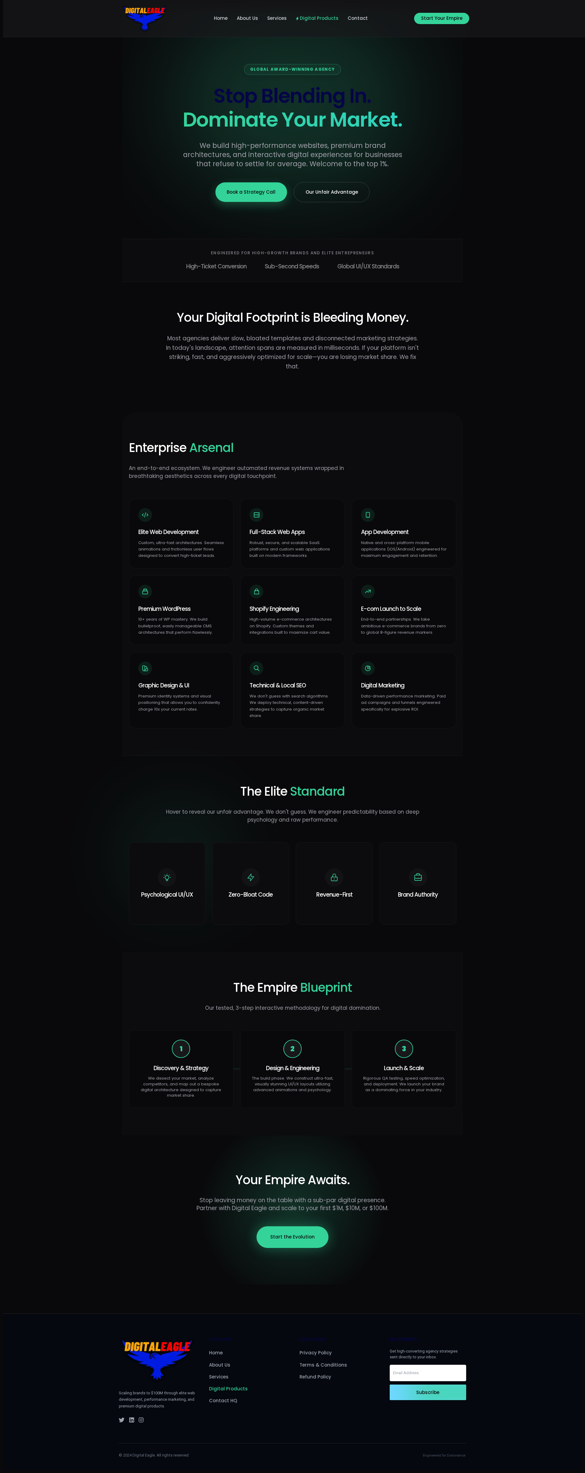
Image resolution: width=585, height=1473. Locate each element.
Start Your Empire (442, 18)
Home (221, 18)
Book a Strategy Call (251, 192)
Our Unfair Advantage (332, 192)
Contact (358, 18)
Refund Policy (315, 1377)
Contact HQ (223, 1400)
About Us (247, 18)
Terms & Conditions (323, 1365)
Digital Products (319, 18)
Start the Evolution (292, 1237)
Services (277, 18)
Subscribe (427, 1392)
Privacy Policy (316, 1352)
